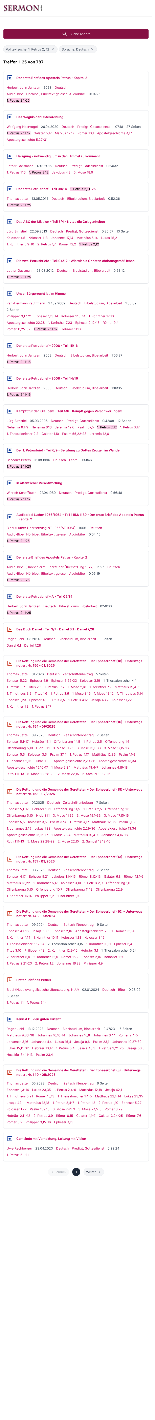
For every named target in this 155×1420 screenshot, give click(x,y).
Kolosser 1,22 (122, 700)
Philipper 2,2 (44, 896)
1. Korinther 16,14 (19, 896)
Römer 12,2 (67, 244)
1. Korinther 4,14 (18, 937)
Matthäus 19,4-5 (127, 687)
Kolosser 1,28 (71, 937)
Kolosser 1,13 (38, 238)
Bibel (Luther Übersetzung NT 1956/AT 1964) (41, 528)
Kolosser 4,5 (16, 238)
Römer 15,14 (125, 931)
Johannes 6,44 (104, 1035)
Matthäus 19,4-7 (86, 767)
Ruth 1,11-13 (15, 774)
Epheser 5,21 (38, 876)
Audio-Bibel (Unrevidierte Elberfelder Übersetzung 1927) (50, 567)
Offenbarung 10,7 (49, 889)
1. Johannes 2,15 (19, 761)
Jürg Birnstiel (17, 231)
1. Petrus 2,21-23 (19, 963)
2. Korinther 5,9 (18, 957)
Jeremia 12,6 (64, 427)
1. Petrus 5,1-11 (18, 1155)
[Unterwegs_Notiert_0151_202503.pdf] (10, 859)
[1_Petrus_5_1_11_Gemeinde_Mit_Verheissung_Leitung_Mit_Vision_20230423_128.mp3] (10, 1138)
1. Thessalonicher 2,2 (22, 434)
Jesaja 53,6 (40, 931)
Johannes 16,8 (79, 1035)
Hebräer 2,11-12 (18, 1116)
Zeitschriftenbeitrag (78, 674)
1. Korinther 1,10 (68, 896)
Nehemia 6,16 (41, 427)
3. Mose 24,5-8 (90, 1109)
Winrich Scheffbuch (21, 493)
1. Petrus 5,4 (65, 1048)
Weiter (91, 1172)
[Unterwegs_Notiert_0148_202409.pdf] (10, 913)
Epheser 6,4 (123, 944)
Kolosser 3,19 (90, 680)
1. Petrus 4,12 (78, 700)
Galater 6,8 (112, 876)
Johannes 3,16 (17, 1042)
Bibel (122, 990)
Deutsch (61, 87)
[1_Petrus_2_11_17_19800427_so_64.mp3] (10, 483)
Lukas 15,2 (109, 238)
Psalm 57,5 (86, 427)
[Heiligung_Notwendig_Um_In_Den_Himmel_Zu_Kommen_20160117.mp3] (10, 156)
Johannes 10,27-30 (126, 1042)
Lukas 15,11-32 (18, 1048)
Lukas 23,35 (41, 1090)
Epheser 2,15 (91, 957)
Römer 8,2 (14, 1122)
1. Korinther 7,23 (60, 323)
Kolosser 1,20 (114, 957)
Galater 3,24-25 (111, 1116)
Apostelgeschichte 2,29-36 (74, 761)
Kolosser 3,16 (95, 937)
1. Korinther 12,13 (101, 316)
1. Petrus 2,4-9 (65, 1090)
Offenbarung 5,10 (20, 748)
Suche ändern (80, 34)
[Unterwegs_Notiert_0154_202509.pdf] (10, 724)
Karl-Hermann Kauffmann (26, 303)
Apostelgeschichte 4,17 (114, 133)
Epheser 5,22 (17, 680)
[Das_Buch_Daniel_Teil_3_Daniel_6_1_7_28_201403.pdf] (10, 629)
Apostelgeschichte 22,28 (26, 323)
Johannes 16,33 (69, 963)
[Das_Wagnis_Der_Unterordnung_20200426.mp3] (10, 117)
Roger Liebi (15, 639)
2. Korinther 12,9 (45, 957)
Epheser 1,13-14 (46, 316)
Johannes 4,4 (41, 1042)
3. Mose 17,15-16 (116, 748)
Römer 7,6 (133, 1116)
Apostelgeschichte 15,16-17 (27, 767)
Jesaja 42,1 (113, 1090)
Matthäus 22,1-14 (108, 1096)
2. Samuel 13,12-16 (96, 774)
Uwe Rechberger (19, 1148)
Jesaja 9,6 (82, 1042)
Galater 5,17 (43, 133)
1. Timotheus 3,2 (19, 693)
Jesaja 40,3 (86, 1048)
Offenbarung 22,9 (109, 889)
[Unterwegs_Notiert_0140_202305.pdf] (10, 1072)
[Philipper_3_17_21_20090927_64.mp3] (10, 293)
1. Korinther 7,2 (100, 687)
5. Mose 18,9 (83, 172)
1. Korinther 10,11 (46, 937)
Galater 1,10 (50, 434)
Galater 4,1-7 (85, 1116)
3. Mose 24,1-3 (64, 1109)
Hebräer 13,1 (41, 741)
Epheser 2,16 (62, 931)
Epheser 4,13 (63, 1122)
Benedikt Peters (19, 460)
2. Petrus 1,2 (44, 963)
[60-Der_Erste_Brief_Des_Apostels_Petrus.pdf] (10, 980)
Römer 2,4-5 (128, 1035)
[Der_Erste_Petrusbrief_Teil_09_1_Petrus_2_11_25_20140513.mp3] (10, 189)
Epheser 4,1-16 (18, 931)
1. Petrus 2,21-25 (111, 1048)
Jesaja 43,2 (100, 700)
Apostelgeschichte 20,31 (94, 931)
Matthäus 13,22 (18, 883)
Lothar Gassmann (20, 166)
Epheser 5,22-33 (64, 680)
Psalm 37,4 (58, 754)
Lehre (73, 460)
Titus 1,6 (41, 693)
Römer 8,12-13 (90, 876)
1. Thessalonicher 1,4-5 (75, 1096)
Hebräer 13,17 (42, 1048)
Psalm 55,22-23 (74, 434)
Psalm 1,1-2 (127, 754)
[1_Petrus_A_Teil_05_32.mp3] (10, 596)
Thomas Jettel (17, 199)
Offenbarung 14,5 (67, 741)
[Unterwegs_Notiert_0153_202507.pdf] (10, 791)
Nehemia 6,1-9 (17, 427)
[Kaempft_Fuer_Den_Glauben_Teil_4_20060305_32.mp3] (10, 411)
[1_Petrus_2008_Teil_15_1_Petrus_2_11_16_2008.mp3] (10, 345)
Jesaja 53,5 (136, 1048)
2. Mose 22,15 (68, 774)
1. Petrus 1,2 (86, 1103)
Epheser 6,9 (39, 680)
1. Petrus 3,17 (130, 427)
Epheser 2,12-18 (87, 323)
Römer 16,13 (45, 1096)
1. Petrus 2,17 (41, 706)
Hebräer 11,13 (71, 329)
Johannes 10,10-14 (51, 1035)
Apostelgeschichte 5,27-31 (27, 140)
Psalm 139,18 (39, 1109)
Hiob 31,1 (43, 748)
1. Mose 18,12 (104, 693)
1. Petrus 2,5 (92, 741)
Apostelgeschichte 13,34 (117, 761)
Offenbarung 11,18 (79, 889)
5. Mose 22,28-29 (40, 774)
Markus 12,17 (64, 133)
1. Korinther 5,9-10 (20, 244)
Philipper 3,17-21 (19, 316)
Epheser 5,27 (131, 1103)
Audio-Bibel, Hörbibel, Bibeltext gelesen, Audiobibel (46, 94)
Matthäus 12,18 (90, 1090)
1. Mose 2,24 (60, 767)
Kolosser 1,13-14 (73, 316)
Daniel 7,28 (32, 645)
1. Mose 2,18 (77, 687)
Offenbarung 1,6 (117, 741)
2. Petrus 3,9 (43, 1116)
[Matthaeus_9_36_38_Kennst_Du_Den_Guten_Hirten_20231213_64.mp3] (10, 1019)
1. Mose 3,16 (81, 693)
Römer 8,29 (114, 1109)
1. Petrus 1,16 (16, 172)
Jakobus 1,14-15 (64, 876)
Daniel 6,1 (14, 645)
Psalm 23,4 (44, 1055)
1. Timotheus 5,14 (130, 693)
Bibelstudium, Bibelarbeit (86, 199)
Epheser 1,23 (16, 700)
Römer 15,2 (70, 957)
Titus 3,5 (58, 700)
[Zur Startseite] (23, 8)
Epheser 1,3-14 (18, 1090)
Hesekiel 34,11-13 (20, 1055)
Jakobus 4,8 (61, 172)
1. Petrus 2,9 (93, 883)
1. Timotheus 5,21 (20, 1096)
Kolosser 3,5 (37, 754)
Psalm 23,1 (101, 1042)
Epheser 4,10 (38, 700)
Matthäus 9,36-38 (20, 1035)
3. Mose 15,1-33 (89, 748)
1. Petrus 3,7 (16, 687)
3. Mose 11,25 (63, 748)
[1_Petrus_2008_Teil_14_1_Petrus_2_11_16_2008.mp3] (10, 378)
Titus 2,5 (35, 687)
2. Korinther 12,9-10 (63, 950)
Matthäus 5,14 (87, 238)
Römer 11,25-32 (18, 329)
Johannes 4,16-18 (115, 767)
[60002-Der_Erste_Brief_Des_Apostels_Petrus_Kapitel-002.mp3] (10, 78)
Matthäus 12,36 (104, 754)
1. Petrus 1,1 (15, 1002)
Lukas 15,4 (63, 1042)
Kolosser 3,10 (71, 883)
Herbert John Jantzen (23, 87)
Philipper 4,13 (34, 950)
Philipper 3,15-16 (38, 1122)
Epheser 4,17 (16, 876)
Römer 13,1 (86, 133)
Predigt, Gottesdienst (93, 127)
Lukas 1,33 (42, 761)
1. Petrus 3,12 (55, 687)
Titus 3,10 (14, 950)
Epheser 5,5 (16, 754)
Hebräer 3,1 (89, 950)
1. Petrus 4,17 (79, 754)
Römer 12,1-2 (133, 876)
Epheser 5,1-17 (18, 741)
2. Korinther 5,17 (45, 883)
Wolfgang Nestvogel (22, 127)
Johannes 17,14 (62, 238)
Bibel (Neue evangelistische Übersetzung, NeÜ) (43, 990)
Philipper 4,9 (93, 963)
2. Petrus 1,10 (108, 1103)
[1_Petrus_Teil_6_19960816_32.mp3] (10, 450)
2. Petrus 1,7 (46, 244)
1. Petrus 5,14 (37, 1002)
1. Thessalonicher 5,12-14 (25, 944)
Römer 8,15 (64, 1116)
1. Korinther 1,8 (17, 706)
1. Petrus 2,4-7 (63, 1103)
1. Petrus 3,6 (59, 693)
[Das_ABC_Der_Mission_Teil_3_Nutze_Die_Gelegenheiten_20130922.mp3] (10, 221)
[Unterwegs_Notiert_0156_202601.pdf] (10, 663)
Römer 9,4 (110, 323)
